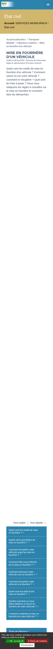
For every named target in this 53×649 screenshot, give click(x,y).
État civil (9, 27)
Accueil (9, 23)
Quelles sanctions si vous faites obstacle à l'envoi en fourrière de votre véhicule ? (23, 604)
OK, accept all (16, 641)
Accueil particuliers (16, 39)
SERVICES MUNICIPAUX (31, 23)
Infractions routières (27, 43)
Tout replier (21, 522)
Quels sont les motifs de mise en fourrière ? (23, 531)
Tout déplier (38, 522)
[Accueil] (9, 4)
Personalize (27, 645)
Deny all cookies (38, 641)
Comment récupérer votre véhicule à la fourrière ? (21, 582)
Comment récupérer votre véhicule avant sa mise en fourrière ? (22, 552)
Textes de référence (18, 631)
